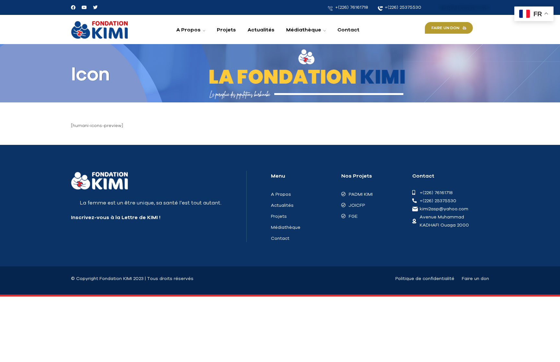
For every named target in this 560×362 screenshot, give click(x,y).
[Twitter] (95, 7)
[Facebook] (73, 7)
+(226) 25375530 (402, 7)
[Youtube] (84, 7)
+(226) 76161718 (351, 7)
